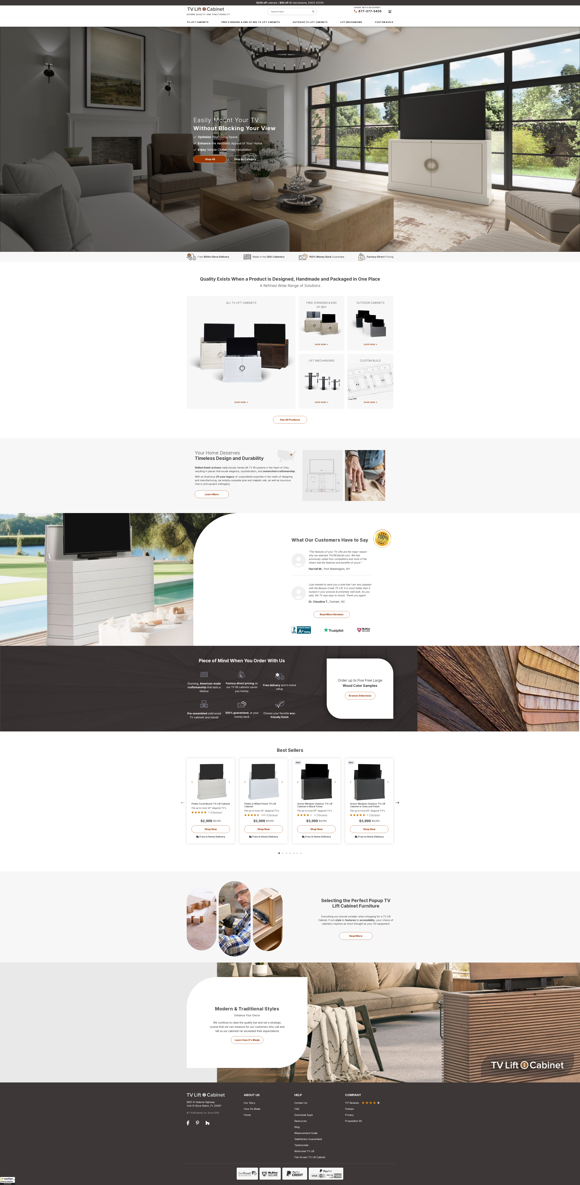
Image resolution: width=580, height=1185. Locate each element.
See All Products (290, 419)
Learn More (212, 494)
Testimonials (301, 1145)
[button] (7, 1181)
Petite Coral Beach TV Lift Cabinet (211, 803)
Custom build (384, 22)
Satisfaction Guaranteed (308, 1139)
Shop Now (211, 829)
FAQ (296, 1108)
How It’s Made (252, 1108)
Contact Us (300, 1102)
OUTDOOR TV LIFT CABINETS (310, 22)
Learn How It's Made (247, 1040)
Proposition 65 (353, 1120)
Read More (355, 935)
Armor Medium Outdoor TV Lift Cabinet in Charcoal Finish (367, 805)
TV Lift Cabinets (198, 22)
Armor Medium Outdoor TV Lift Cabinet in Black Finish (314, 805)
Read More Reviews (331, 614)
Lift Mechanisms (351, 22)
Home (247, 1114)
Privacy (349, 1114)
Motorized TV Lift (304, 1151)
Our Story (249, 1102)
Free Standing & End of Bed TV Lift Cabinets (250, 22)
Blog (297, 1127)
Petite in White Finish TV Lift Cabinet (260, 805)
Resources (300, 1120)
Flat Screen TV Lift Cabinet (309, 1157)
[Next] (397, 803)
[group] (211, 812)
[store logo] (208, 9)
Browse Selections (360, 695)
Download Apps (303, 1114)
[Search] (313, 11)
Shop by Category (245, 159)
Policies (349, 1108)
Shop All (210, 159)
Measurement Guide (305, 1133)
